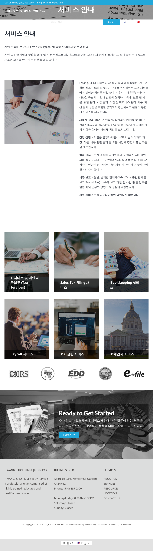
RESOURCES (111, 488)
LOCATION (110, 493)
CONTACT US (112, 498)
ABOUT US (110, 479)
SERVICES (109, 483)
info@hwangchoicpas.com (50, 2)
